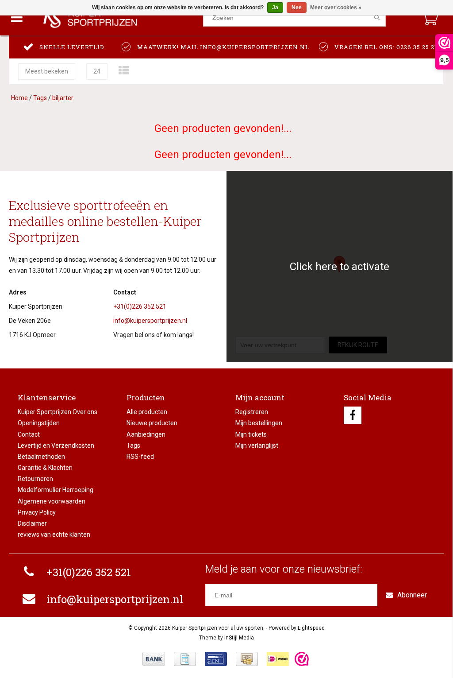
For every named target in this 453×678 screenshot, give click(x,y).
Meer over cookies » (335, 7)
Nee (297, 7)
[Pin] (216, 659)
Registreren (251, 411)
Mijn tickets (251, 434)
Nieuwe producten (152, 422)
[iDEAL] (278, 659)
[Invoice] (185, 659)
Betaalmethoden (41, 456)
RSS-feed (140, 456)
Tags (40, 97)
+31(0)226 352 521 (139, 306)
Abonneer (412, 595)
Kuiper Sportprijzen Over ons (57, 411)
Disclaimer (32, 523)
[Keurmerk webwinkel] (302, 659)
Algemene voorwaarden (51, 501)
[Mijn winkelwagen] (430, 18)
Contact (29, 434)
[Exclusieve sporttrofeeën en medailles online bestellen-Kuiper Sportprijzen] (118, 17)
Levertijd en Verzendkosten (56, 445)
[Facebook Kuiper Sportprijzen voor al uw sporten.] (352, 415)
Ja (275, 7)
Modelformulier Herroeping (55, 489)
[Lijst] (124, 71)
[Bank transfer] (153, 659)
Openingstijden (39, 422)
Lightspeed (311, 628)
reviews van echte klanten (54, 534)
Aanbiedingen (146, 434)
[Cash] (247, 659)
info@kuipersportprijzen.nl (150, 320)
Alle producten (147, 411)
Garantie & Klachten (45, 467)
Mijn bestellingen (258, 422)
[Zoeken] (377, 18)
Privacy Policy (37, 512)
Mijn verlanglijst (256, 445)
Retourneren (35, 478)
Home (19, 97)
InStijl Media (239, 638)
